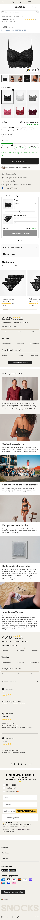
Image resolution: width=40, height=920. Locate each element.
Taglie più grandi (7, 134)
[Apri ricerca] (32, 7)
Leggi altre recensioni (20, 362)
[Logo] (20, 7)
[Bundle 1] (18, 240)
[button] (8, 764)
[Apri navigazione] (2, 7)
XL (31, 129)
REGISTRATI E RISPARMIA (26, 811)
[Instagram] (2, 916)
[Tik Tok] (18, 916)
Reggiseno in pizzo (20, 200)
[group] (13, 318)
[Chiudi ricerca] (36, 12)
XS (4, 129)
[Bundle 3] (21, 240)
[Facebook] (12, 916)
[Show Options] (35, 817)
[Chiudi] (2, 2)
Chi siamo (5, 853)
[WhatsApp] (7, 916)
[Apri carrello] (36, 7)
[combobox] (19, 817)
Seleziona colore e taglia (20, 233)
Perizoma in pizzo (20, 215)
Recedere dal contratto (13, 892)
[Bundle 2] (20, 240)
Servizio (4, 847)
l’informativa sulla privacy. (24, 829)
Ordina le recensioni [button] (9, 682)
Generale (5, 859)
